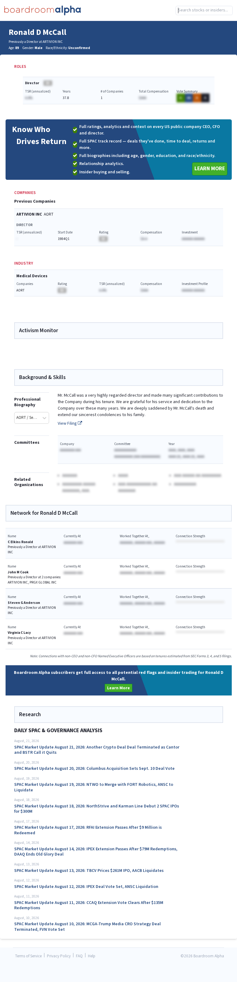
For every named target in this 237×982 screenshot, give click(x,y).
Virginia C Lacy (19, 632)
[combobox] (204, 10)
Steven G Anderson (24, 602)
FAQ (79, 956)
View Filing (68, 423)
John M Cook (18, 572)
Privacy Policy (59, 956)
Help (91, 956)
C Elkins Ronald (20, 542)
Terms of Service (28, 956)
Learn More (209, 168)
